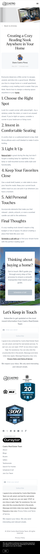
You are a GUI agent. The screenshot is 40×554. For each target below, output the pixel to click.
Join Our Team (8, 473)
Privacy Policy (20, 538)
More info (25, 546)
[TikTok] (25, 431)
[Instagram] (22, 431)
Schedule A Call (8, 470)
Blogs (5, 453)
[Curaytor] (12, 442)
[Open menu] (37, 3)
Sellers (5, 460)
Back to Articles (10, 26)
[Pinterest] (14, 431)
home (17, 93)
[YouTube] (18, 431)
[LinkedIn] (11, 431)
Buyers (5, 456)
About (5, 450)
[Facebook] (3, 431)
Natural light (6, 155)
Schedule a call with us (10, 239)
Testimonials (7, 463)
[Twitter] (7, 431)
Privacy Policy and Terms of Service (19, 359)
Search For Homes (9, 467)
